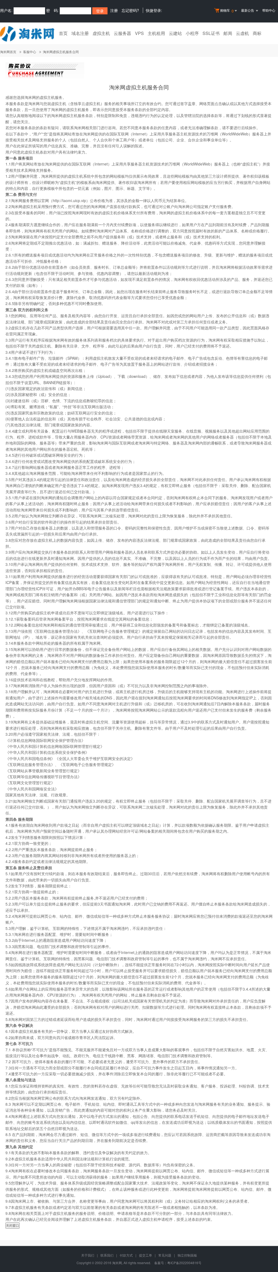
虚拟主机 (101, 33)
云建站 (175, 33)
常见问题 (164, 1255)
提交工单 (145, 1255)
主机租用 (156, 33)
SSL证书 (211, 33)
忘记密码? (130, 10)
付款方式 (126, 1255)
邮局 (227, 33)
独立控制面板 (187, 1255)
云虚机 (242, 33)
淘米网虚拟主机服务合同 (61, 51)
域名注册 (80, 33)
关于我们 (87, 1255)
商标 (257, 33)
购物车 (227, 11)
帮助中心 (268, 10)
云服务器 (122, 33)
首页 (63, 33)
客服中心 (29, 51)
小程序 (192, 33)
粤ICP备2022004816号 (184, 1262)
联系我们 (106, 1255)
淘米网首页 (8, 51)
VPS (139, 33)
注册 (114, 10)
